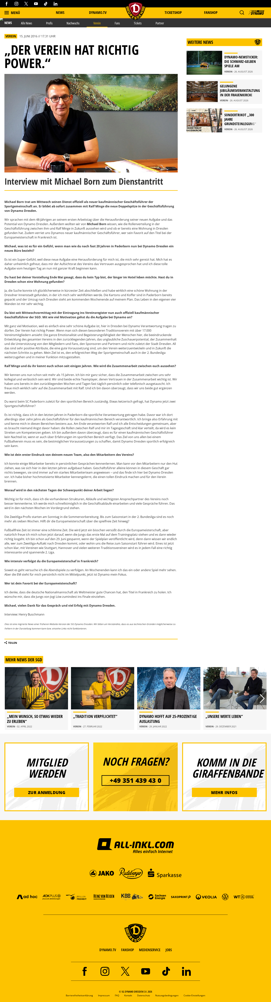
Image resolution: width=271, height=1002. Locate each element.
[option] (36, 698)
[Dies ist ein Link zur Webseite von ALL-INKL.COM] (136, 845)
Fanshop (211, 12)
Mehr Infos (224, 792)
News (60, 12)
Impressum (104, 995)
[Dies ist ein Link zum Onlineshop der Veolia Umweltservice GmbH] (206, 896)
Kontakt (128, 995)
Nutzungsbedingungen (166, 995)
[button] (241, 12)
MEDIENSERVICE (149, 949)
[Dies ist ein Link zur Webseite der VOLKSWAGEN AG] (225, 896)
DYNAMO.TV (98, 12)
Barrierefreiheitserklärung (79, 995)
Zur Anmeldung (46, 792)
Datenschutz (143, 995)
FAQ (117, 995)
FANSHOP (127, 949)
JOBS (169, 949)
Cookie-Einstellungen (194, 995)
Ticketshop (173, 12)
